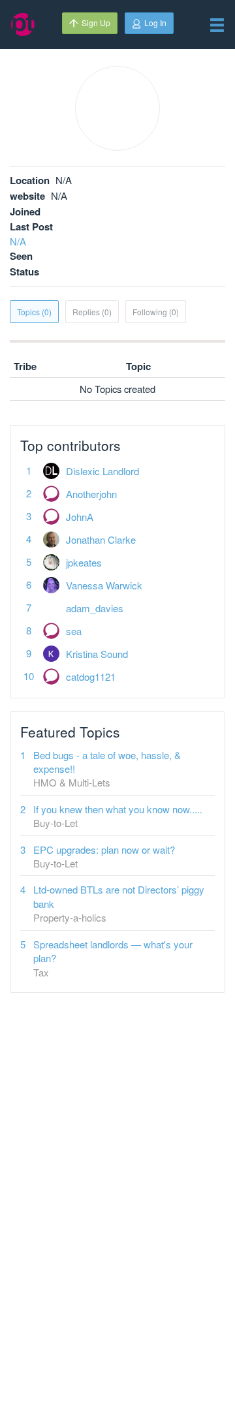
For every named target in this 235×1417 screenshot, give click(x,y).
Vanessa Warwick (104, 585)
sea (74, 631)
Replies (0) (92, 311)
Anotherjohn (91, 494)
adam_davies (94, 608)
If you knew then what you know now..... (117, 809)
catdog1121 (91, 676)
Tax (41, 972)
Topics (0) (34, 311)
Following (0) (156, 311)
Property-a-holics (69, 917)
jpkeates (84, 562)
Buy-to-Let (55, 823)
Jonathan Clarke (101, 539)
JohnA (79, 516)
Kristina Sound (97, 654)
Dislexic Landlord (102, 471)
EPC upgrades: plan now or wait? (104, 849)
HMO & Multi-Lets (71, 782)
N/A (18, 241)
